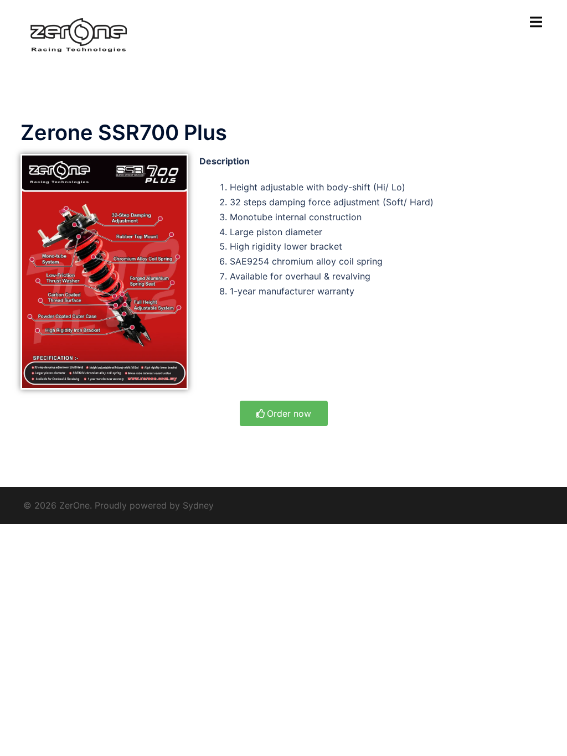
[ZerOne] (78, 34)
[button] (284, 413)
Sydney (198, 505)
